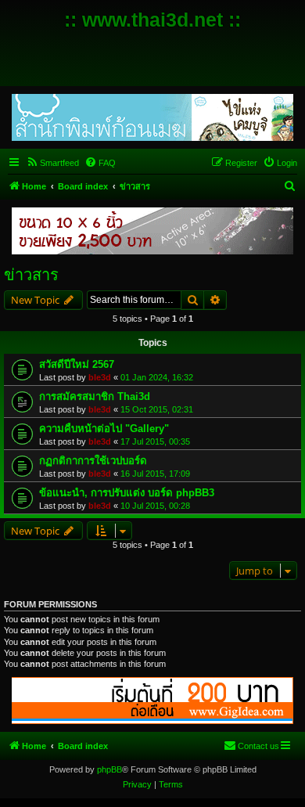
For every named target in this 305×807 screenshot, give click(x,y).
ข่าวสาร (31, 274)
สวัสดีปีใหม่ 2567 (76, 364)
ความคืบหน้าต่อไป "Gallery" (104, 428)
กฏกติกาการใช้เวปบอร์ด (93, 461)
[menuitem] (52, 162)
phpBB (109, 769)
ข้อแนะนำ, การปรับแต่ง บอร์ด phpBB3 (126, 493)
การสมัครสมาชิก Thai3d (94, 396)
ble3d (99, 377)
